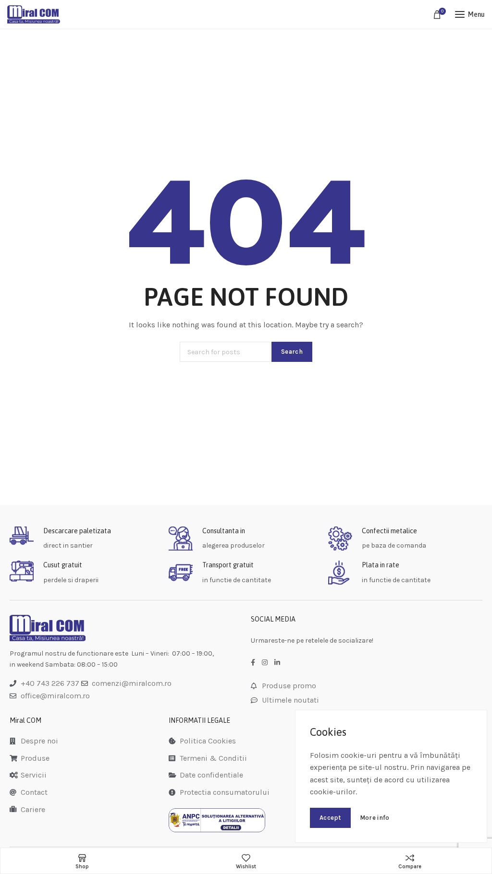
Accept (330, 817)
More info (375, 817)
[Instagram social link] (264, 663)
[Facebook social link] (252, 663)
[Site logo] (33, 14)
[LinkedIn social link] (277, 663)
